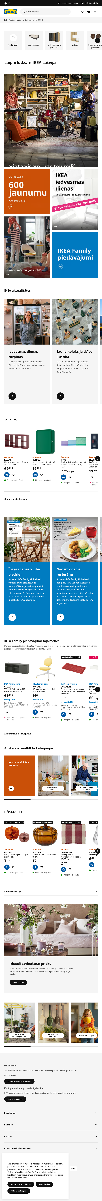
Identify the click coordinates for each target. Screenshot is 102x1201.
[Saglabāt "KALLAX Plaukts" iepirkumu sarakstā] (13, 474)
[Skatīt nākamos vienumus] (97, 40)
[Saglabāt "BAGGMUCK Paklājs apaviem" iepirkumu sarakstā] (70, 714)
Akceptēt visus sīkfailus (21, 1184)
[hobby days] (75, 199)
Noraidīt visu (44, 1184)
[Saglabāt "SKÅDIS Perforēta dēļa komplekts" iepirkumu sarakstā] (91, 477)
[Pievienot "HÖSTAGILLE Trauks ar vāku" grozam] (35, 867)
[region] (35, 1176)
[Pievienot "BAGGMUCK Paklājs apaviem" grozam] (63, 714)
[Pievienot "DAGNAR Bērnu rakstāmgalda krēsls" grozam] (35, 712)
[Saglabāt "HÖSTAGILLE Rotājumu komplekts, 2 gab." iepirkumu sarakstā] (13, 867)
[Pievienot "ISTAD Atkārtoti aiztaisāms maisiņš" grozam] (63, 477)
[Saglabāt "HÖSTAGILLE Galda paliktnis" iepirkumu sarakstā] (70, 869)
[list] (51, 40)
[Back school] (27, 247)
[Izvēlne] (95, 11)
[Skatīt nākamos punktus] (97, 458)
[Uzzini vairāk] (51, 930)
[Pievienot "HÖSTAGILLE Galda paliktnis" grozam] (63, 869)
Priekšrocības (10, 1075)
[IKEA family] (75, 255)
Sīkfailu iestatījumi (19, 1191)
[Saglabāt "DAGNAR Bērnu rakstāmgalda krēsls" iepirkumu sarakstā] (41, 712)
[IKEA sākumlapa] (10, 11)
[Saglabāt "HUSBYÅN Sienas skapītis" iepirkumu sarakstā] (41, 474)
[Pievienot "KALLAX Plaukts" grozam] (7, 474)
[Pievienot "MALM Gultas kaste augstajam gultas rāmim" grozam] (91, 714)
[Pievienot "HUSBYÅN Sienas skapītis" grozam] (35, 474)
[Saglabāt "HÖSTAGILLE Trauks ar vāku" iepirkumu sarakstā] (41, 867)
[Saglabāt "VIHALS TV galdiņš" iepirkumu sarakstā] (7, 712)
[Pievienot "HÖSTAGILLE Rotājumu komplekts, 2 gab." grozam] (7, 867)
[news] (27, 191)
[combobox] (44, 11)
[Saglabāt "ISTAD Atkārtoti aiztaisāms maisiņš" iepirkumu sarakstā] (70, 477)
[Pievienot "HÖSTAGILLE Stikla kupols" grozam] (91, 864)
